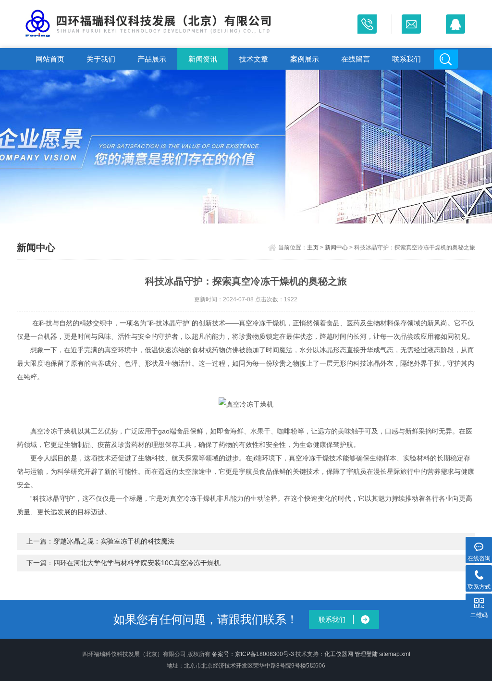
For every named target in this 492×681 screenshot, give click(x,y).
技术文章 (253, 59)
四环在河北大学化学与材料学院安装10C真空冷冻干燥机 (137, 563)
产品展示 (151, 59)
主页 (313, 247)
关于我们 (100, 59)
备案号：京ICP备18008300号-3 (253, 654)
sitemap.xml (394, 654)
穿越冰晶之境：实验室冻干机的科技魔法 (113, 541)
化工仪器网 (338, 654)
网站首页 (50, 59)
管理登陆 (366, 654)
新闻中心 (336, 247)
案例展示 (304, 59)
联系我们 (406, 59)
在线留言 (355, 59)
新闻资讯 (202, 59)
